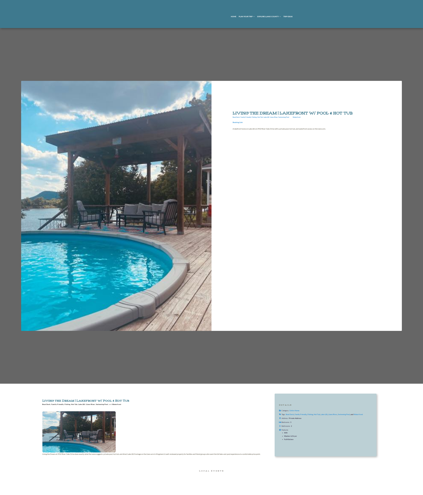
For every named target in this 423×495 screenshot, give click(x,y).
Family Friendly (245, 117)
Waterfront (297, 117)
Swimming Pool (283, 117)
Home (233, 16)
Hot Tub (260, 117)
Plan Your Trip (246, 16)
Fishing (254, 117)
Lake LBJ (266, 117)
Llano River (274, 117)
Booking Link (238, 122)
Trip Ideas (288, 16)
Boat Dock (236, 117)
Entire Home (294, 410)
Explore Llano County (268, 16)
